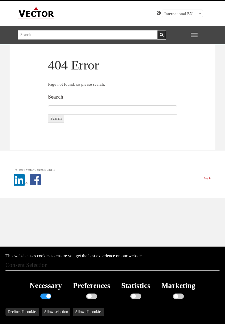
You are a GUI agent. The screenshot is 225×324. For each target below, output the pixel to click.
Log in (207, 178)
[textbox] (182, 14)
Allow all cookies (88, 312)
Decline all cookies (22, 312)
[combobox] (182, 13)
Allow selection (56, 312)
